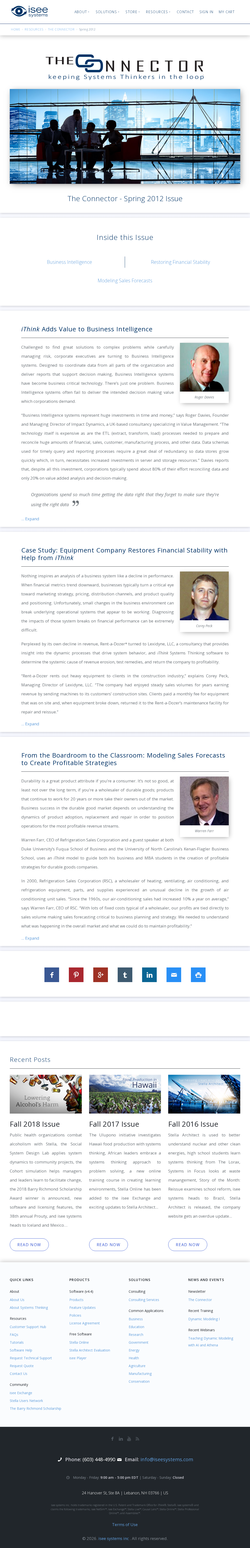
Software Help (21, 1350)
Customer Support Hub (28, 1326)
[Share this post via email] (174, 974)
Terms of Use (125, 1524)
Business (136, 1319)
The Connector (61, 29)
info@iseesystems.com (166, 1459)
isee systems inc (114, 1538)
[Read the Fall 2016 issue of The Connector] (204, 1093)
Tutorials (17, 1342)
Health (134, 1358)
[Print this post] (198, 974)
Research (136, 1334)
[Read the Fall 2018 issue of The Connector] (46, 1093)
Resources (34, 29)
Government (138, 1342)
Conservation (139, 1381)
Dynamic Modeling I (204, 1319)
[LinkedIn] (121, 1438)
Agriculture (137, 1365)
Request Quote (22, 1365)
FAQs (14, 1334)
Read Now (29, 1244)
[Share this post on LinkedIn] (149, 974)
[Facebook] (112, 1438)
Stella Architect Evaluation (89, 1350)
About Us (17, 1299)
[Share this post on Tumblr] (125, 974)
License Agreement (84, 1323)
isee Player (77, 1358)
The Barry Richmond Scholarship (35, 1408)
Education (136, 1326)
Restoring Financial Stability (180, 262)
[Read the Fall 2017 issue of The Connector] (125, 1093)
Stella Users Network (26, 1400)
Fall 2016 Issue (193, 1124)
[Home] (29, 11)
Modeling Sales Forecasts (125, 280)
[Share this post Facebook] (51, 974)
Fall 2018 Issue (35, 1124)
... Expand (30, 519)
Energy (134, 1350)
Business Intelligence (69, 262)
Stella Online (79, 1342)
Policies (75, 1315)
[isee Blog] (137, 1438)
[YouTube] (129, 1438)
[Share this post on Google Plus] (100, 974)
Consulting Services (144, 1299)
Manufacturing (140, 1373)
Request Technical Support (31, 1358)
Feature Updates (82, 1307)
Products (76, 1299)
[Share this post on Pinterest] (76, 974)
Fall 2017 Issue (114, 1124)
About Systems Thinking (29, 1307)
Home (15, 29)
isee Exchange (21, 1392)
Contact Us (18, 1373)
